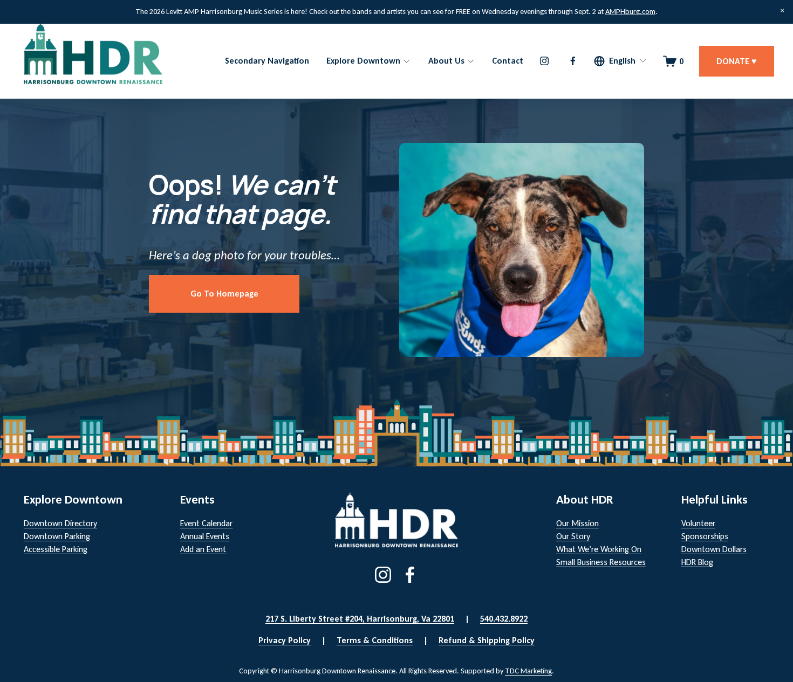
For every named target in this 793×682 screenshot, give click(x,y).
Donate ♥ (736, 61)
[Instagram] (544, 61)
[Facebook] (573, 61)
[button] (782, 11)
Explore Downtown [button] (363, 61)
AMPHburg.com (630, 11)
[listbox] (620, 61)
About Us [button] (446, 61)
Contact (507, 61)
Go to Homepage (224, 293)
